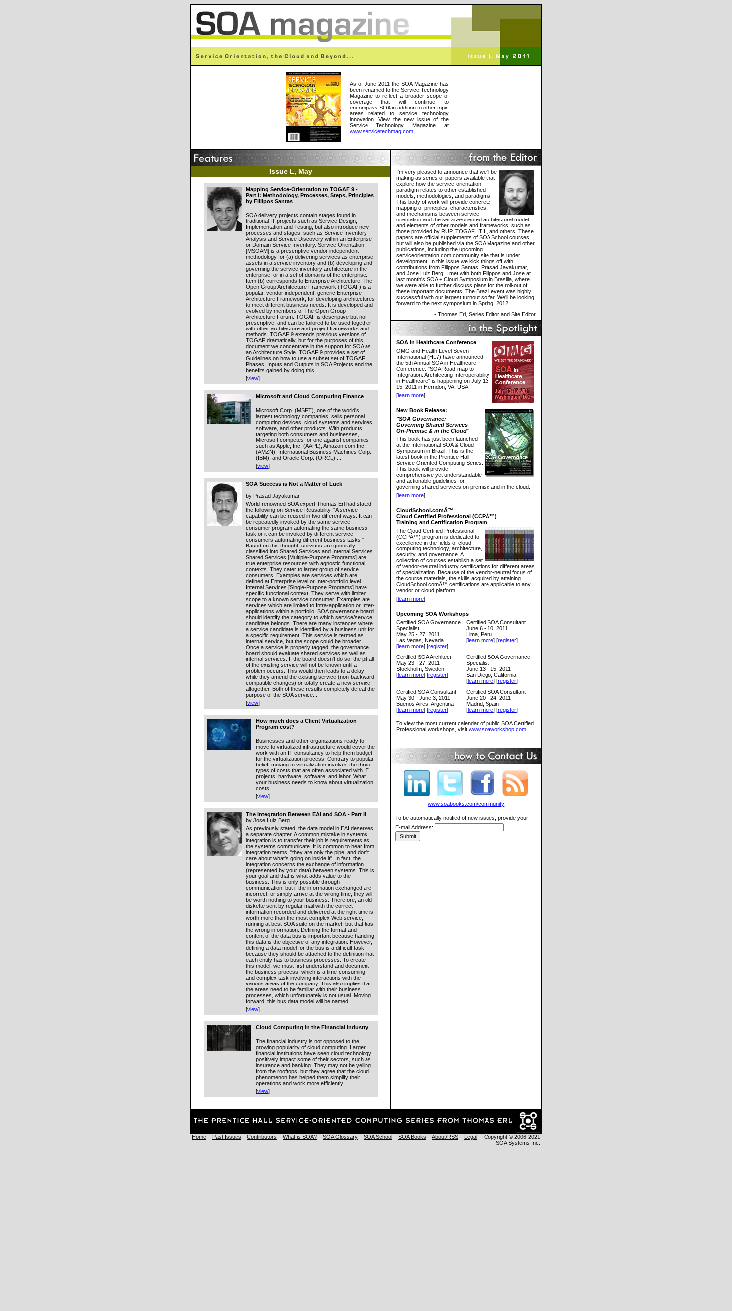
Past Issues (226, 1137)
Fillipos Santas (273, 201)
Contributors (262, 1137)
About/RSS (445, 1137)
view (252, 378)
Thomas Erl (452, 314)
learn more (411, 395)
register (437, 646)
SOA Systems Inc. (518, 1143)
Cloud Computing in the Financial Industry (312, 1027)
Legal (470, 1137)
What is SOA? (300, 1137)
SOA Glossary (340, 1137)
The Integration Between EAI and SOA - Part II (306, 814)
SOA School (378, 1137)
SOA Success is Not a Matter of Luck (294, 484)
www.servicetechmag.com (381, 131)
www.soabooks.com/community (466, 804)
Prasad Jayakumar (276, 496)
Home (199, 1137)
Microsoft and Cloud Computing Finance (310, 396)
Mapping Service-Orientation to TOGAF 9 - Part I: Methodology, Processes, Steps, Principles (310, 192)
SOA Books (412, 1137)
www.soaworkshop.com (497, 729)
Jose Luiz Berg (271, 820)
